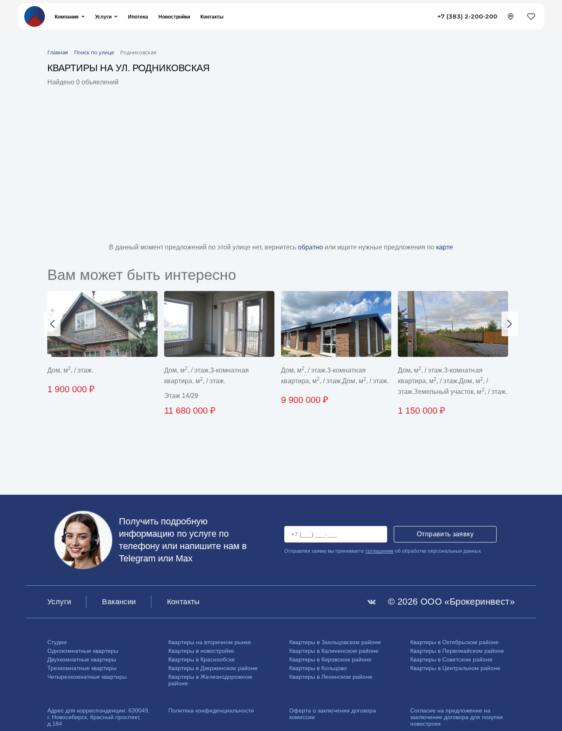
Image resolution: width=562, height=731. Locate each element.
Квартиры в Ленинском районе (330, 676)
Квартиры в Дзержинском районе (213, 668)
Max (184, 558)
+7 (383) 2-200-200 (467, 16)
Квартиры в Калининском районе (334, 650)
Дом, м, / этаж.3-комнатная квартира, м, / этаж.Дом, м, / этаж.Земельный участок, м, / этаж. (452, 381)
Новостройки (174, 17)
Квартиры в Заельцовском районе (335, 642)
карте (444, 247)
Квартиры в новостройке (201, 650)
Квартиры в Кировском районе (330, 659)
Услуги (103, 17)
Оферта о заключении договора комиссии (332, 713)
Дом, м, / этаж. (70, 370)
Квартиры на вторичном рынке (209, 642)
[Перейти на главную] (34, 15)
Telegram (137, 558)
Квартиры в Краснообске (201, 659)
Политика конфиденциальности (211, 710)
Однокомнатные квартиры (82, 650)
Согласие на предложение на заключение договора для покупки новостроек (456, 717)
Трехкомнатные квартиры (81, 668)
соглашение (379, 551)
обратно (311, 247)
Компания (67, 17)
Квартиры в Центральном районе (455, 668)
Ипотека (138, 17)
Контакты (211, 17)
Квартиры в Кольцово (318, 668)
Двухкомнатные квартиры (81, 659)
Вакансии (119, 601)
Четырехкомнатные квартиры (87, 676)
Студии (57, 642)
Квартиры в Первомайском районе (457, 650)
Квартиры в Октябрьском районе (454, 642)
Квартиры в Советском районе (451, 659)
